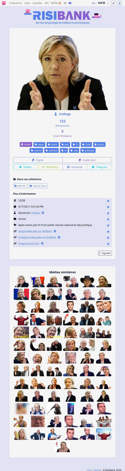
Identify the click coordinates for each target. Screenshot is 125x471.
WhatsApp (52, 167)
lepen (41, 144)
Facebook (76, 167)
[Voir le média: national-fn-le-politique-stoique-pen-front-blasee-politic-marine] (103, 358)
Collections (15, 3)
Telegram (101, 167)
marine (38, 150)
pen (66, 144)
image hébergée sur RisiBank (35, 231)
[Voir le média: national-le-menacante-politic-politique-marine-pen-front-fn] (54, 358)
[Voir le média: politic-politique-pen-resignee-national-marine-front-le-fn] (87, 396)
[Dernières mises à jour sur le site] (108, 3)
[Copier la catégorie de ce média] (108, 219)
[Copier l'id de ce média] (108, 201)
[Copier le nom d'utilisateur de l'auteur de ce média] (108, 213)
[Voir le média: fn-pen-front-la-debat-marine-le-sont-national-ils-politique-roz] (87, 408)
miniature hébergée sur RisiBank (37, 237)
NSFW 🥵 (56, 3)
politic (100, 144)
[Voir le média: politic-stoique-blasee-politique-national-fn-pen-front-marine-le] (87, 370)
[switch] (94, 3)
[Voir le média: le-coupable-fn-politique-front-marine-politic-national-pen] (103, 370)
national (52, 150)
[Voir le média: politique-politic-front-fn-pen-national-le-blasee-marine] (70, 383)
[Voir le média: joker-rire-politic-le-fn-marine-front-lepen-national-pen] (70, 358)
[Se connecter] (119, 3)
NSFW (101, 3)
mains (54, 144)
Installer (37, 3)
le (65, 150)
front (88, 144)
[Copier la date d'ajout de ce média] (108, 207)
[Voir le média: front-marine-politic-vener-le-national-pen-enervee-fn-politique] (70, 345)
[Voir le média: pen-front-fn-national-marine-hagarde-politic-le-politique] (70, 396)
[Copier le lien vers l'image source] (108, 244)
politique (89, 150)
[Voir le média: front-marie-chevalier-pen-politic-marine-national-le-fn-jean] (54, 408)
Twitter (27, 167)
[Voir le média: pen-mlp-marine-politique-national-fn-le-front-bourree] (37, 383)
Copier (39, 160)
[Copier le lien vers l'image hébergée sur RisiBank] (108, 231)
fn (76, 144)
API (46, 3)
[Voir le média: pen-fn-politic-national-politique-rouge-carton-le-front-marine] (70, 319)
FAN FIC (21, 185)
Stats (27, 3)
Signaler (106, 253)
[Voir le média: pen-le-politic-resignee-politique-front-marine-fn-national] (21, 358)
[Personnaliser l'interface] (113, 3)
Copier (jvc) (89, 160)
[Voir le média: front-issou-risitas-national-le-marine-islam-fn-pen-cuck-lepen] (62, 447)
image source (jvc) (29, 243)
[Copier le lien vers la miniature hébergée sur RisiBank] (108, 237)
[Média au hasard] (64, 3)
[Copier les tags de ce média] (108, 225)
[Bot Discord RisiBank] (70, 3)
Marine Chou (39, 185)
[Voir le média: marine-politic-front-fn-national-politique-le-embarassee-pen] (87, 383)
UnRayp (64, 114)
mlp (75, 150)
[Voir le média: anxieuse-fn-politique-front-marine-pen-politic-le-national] (103, 396)
